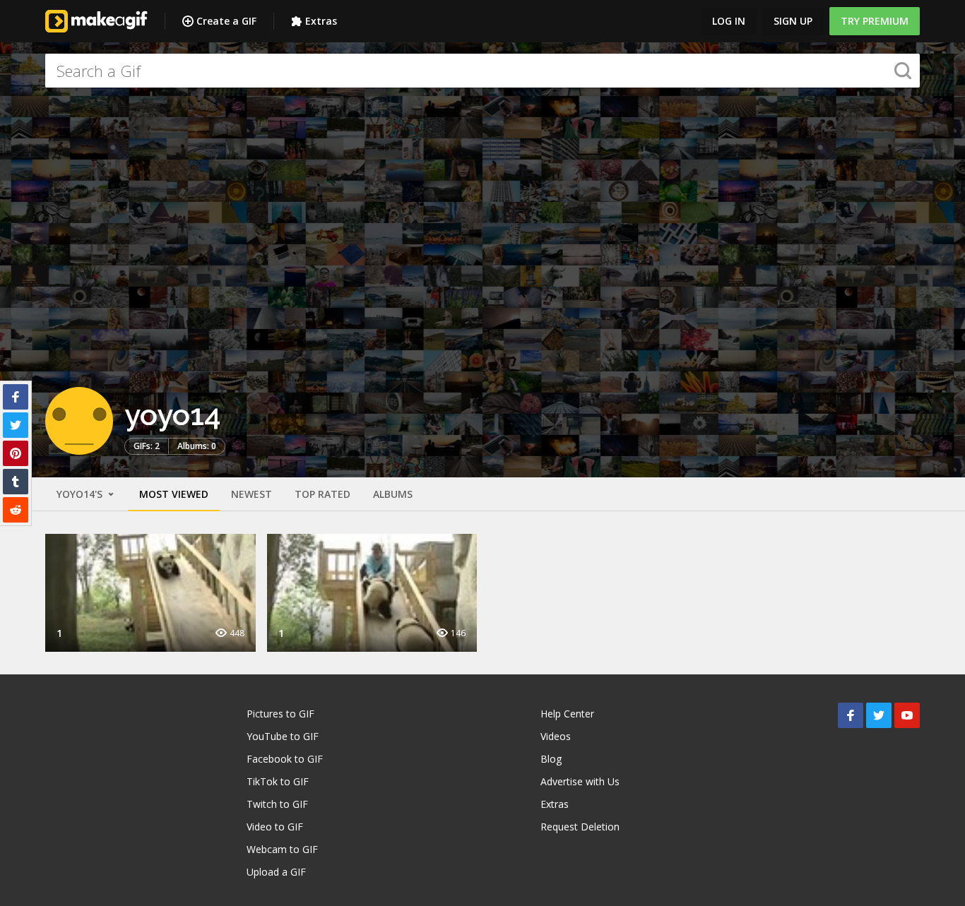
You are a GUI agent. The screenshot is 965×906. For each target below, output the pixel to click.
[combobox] (482, 71)
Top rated (322, 494)
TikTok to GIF (278, 781)
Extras (321, 21)
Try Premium (874, 21)
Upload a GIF (276, 871)
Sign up (793, 21)
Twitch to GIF (277, 804)
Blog (551, 758)
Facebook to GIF (285, 758)
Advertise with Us (580, 781)
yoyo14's (81, 494)
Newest (251, 494)
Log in (728, 21)
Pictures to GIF (280, 713)
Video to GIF (275, 826)
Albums (393, 494)
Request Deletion (580, 826)
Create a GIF (226, 21)
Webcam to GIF (282, 849)
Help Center (567, 713)
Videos (555, 736)
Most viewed (173, 494)
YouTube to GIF (283, 736)
